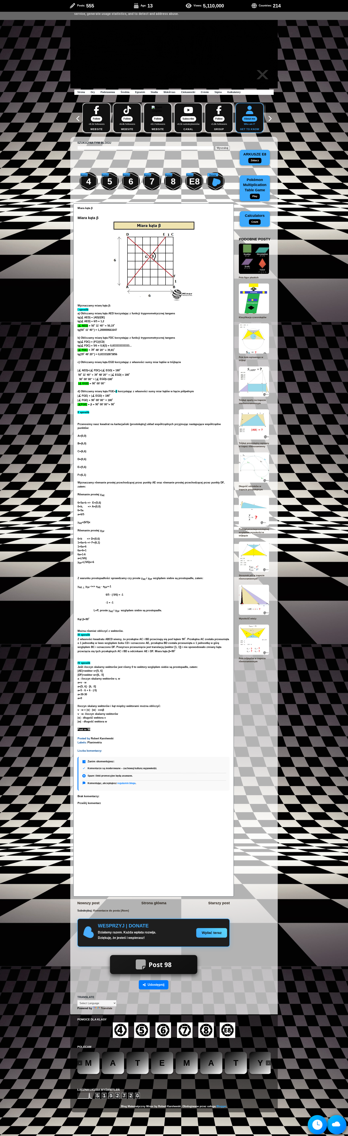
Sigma (218, 92)
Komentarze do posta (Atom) (111, 910)
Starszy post (219, 903)
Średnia (125, 92)
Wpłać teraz (211, 933)
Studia (154, 92)
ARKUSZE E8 (254, 157)
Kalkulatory (234, 92)
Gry (93, 92)
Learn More (252, 9)
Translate (106, 1008)
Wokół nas (169, 92)
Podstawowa (107, 92)
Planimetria (94, 742)
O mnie (205, 92)
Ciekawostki (188, 92)
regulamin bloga (126, 783)
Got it (270, 9)
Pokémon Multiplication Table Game (254, 188)
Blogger (221, 1106)
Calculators (255, 218)
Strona (81, 92)
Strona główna (153, 903)
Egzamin (140, 92)
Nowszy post (88, 903)
